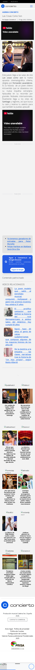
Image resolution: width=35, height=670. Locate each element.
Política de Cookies (17, 631)
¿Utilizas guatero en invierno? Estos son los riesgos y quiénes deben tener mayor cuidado (25, 538)
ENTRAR (5, 1)
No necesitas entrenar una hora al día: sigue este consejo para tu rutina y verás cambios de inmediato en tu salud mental (25, 412)
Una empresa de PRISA (17, 644)
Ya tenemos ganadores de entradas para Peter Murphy (19, 241)
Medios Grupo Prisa (17, 649)
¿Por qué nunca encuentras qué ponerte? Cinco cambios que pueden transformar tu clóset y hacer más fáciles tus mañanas (9, 497)
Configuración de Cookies (17, 634)
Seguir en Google (18, 270)
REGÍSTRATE (14, 1)
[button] (17, 190)
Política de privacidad (21, 629)
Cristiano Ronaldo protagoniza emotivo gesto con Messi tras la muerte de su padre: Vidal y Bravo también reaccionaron (25, 497)
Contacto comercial (17, 620)
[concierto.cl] (8, 6)
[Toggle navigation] (31, 6)
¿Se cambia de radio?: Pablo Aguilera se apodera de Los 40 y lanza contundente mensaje (9, 410)
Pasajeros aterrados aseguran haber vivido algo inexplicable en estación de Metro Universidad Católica (9, 577)
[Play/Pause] (31, 666)
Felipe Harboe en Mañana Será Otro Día (19, 247)
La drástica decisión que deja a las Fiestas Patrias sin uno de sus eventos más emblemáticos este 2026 (25, 453)
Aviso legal (9, 629)
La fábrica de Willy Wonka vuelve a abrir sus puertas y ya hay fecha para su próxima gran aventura (9, 538)
